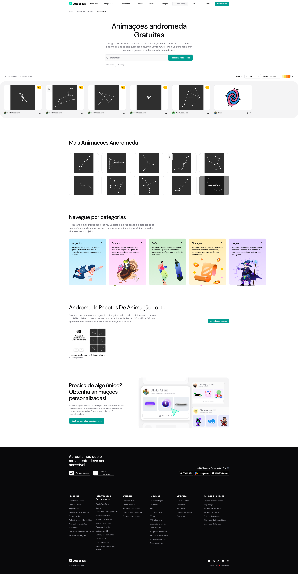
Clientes (139, 4)
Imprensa (181, 508)
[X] (218, 560)
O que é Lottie (156, 512)
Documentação (156, 501)
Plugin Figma (74, 508)
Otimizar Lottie (102, 542)
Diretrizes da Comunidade (215, 520)
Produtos (94, 4)
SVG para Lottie (103, 527)
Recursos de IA (156, 543)
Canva (98, 508)
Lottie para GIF (102, 531)
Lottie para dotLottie (105, 535)
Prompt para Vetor (104, 519)
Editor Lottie (74, 516)
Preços (165, 4)
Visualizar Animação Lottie (107, 512)
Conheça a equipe (184, 512)
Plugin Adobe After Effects (80, 512)
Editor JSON (101, 538)
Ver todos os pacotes (218, 321)
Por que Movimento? (132, 516)
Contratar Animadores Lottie (81, 531)
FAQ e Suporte (156, 520)
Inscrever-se (222, 4)
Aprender (152, 4)
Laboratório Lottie (158, 524)
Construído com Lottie (132, 512)
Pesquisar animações (182, 4)
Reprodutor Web (103, 515)
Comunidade (155, 527)
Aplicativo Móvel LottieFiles (80, 520)
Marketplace (74, 527)
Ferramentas (125, 4)
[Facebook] (209, 560)
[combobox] (252, 76)
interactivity (110, 65)
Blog (152, 508)
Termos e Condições (213, 508)
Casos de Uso (129, 504)
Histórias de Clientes (131, 508)
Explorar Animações (77, 535)
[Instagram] (213, 560)
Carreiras (181, 516)
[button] (149, 57)
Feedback (181, 504)
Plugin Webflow (102, 504)
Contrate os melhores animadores (87, 421)
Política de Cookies (212, 516)
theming (121, 65)
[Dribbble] (227, 560)
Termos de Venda (211, 512)
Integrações (108, 4)
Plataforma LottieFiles (78, 501)
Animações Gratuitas (78, 524)
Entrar (207, 4)
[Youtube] (223, 560)
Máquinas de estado (158, 531)
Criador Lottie (75, 504)
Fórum (152, 516)
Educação (154, 504)
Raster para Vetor (103, 523)
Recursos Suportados (159, 535)
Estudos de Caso (130, 501)
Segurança (208, 504)
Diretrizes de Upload (212, 524)
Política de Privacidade (213, 501)
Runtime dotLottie (158, 539)
